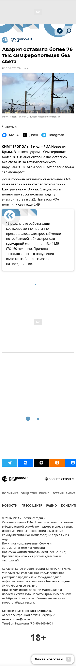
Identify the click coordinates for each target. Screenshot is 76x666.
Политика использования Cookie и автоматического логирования (26, 545)
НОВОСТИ (9, 506)
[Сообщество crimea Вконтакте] (25, 463)
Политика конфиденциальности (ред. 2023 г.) (34, 552)
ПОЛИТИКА (10, 493)
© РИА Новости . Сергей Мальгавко (19, 116)
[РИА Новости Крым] (16, 40)
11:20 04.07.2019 (11, 68)
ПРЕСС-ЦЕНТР (31, 506)
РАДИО (51, 506)
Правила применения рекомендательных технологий (32, 558)
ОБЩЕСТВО (29, 493)
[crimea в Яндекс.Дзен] (41, 463)
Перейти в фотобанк (49, 116)
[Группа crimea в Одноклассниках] (57, 463)
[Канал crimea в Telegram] (9, 463)
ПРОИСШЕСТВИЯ (51, 493)
